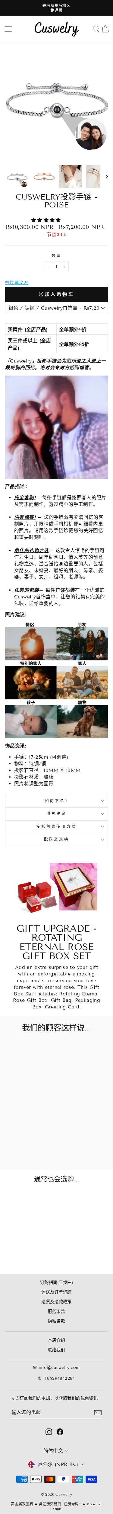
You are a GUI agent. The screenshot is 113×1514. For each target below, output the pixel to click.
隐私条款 (56, 1321)
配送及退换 (56, 839)
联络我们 (56, 1350)
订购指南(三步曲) (56, 1282)
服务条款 (56, 1311)
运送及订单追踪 (56, 1292)
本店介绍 (56, 1340)
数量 (57, 255)
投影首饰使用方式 (56, 826)
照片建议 (56, 813)
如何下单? (56, 801)
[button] (47, 220)
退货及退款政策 (56, 1301)
